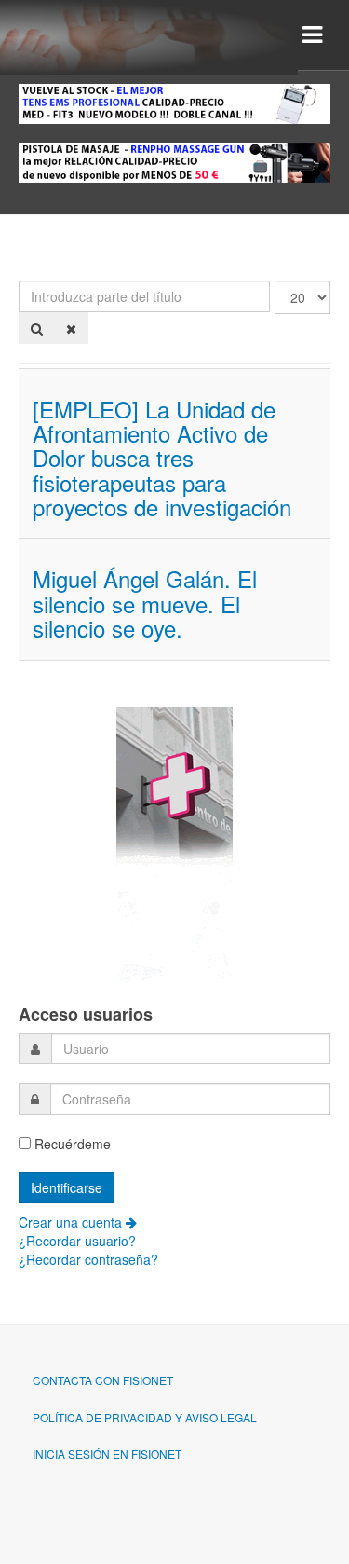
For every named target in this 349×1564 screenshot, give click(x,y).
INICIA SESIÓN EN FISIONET (107, 1453)
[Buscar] (37, 328)
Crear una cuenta (72, 1222)
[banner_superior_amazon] (174, 101)
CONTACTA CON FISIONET (103, 1380)
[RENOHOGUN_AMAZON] (174, 160)
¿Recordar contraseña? (88, 1259)
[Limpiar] (71, 328)
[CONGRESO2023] (174, 844)
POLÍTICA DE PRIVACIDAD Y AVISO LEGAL (145, 1417)
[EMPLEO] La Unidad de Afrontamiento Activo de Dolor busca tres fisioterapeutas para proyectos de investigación (162, 458)
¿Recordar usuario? (77, 1240)
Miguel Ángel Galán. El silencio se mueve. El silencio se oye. (145, 603)
